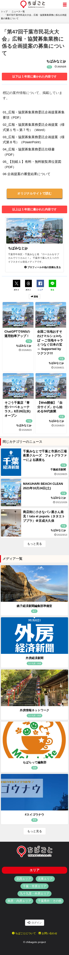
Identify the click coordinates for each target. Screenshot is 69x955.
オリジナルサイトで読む (34, 193)
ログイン (36, 922)
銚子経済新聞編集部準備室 (34, 605)
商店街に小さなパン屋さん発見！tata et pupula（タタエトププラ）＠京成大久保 (44, 516)
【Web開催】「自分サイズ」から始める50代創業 (50, 407)
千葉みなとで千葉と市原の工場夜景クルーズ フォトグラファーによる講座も (45, 456)
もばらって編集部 (34, 762)
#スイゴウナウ (34, 814)
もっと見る (34, 543)
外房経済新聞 (34, 658)
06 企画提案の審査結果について (26, 174)
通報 (35, 296)
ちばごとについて (25, 933)
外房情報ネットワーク (34, 710)
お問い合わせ (49, 933)
